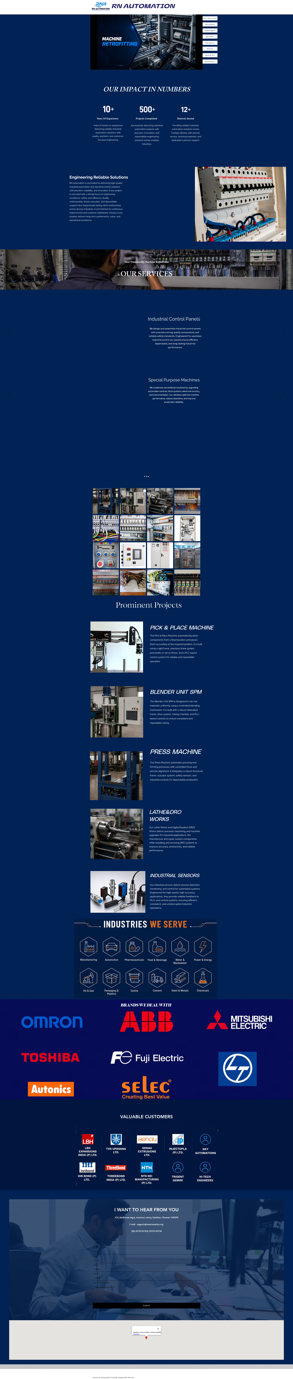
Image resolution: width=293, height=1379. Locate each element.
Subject (96, 1274)
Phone (95, 1256)
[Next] (283, 333)
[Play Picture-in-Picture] (195, 66)
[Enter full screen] (199, 66)
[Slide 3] (148, 476)
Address (96, 1265)
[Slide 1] (144, 476)
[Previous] (9, 333)
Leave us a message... (101, 1282)
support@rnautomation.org (150, 1224)
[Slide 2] (146, 476)
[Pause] (93, 66)
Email (95, 1248)
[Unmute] (97, 66)
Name (95, 1239)
